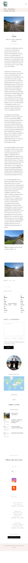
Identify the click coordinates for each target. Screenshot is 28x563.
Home (5, 9)
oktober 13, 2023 (7, 291)
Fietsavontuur (11, 9)
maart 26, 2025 (18, 517)
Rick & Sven (7, 286)
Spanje (14, 36)
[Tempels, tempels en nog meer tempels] (7, 512)
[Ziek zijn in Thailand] (7, 503)
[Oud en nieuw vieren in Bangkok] (7, 524)
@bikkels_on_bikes (14, 404)
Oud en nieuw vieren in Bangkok (18, 524)
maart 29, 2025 (18, 506)
